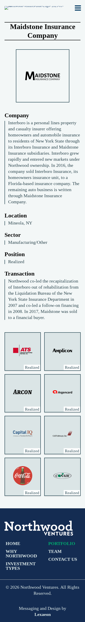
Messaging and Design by (42, 611)
